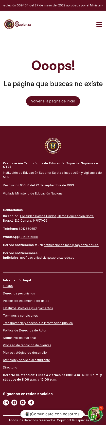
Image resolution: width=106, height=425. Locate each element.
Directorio (10, 367)
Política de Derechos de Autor (24, 330)
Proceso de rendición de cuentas (27, 345)
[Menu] (99, 24)
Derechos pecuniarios (19, 293)
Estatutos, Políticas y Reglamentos (28, 308)
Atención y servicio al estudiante (26, 360)
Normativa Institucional (19, 338)
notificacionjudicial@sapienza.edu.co (47, 257)
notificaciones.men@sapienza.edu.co (71, 245)
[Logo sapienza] (17, 23)
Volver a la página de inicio (53, 101)
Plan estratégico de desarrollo (25, 352)
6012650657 (28, 229)
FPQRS (8, 286)
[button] (95, 414)
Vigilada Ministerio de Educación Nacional (33, 193)
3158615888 (29, 237)
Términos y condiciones (20, 315)
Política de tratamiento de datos (26, 301)
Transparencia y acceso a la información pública (38, 323)
